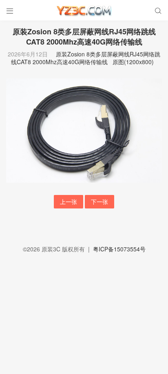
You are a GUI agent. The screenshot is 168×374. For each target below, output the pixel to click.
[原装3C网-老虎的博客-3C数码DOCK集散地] (84, 10)
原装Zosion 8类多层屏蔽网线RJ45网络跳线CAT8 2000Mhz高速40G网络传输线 (85, 58)
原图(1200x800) (133, 62)
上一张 (68, 201)
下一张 (99, 201)
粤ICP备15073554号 (119, 249)
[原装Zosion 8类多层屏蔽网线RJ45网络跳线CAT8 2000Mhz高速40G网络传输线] (84, 129)
